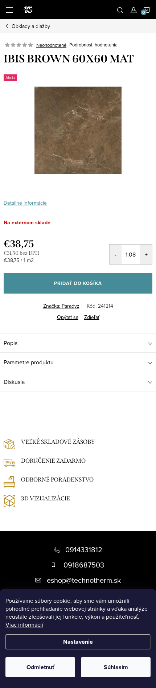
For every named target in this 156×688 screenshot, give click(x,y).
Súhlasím (116, 667)
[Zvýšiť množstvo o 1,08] (146, 254)
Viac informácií (24, 624)
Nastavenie (78, 642)
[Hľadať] (120, 9)
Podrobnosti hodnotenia (93, 45)
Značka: (61, 306)
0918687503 (83, 565)
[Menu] (9, 9)
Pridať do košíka (78, 283)
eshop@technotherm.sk (84, 580)
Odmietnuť (40, 667)
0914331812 (83, 549)
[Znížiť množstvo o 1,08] (116, 254)
